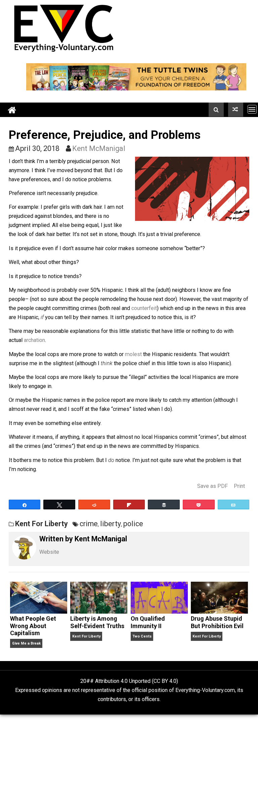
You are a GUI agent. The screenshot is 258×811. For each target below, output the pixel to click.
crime (89, 523)
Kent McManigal (98, 148)
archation (34, 340)
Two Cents (142, 636)
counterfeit (144, 308)
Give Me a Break (26, 643)
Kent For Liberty (41, 523)
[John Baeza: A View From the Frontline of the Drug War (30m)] (235, 110)
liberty (110, 523)
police (133, 523)
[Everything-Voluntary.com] (12, 110)
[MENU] (252, 109)
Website (49, 552)
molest (133, 354)
